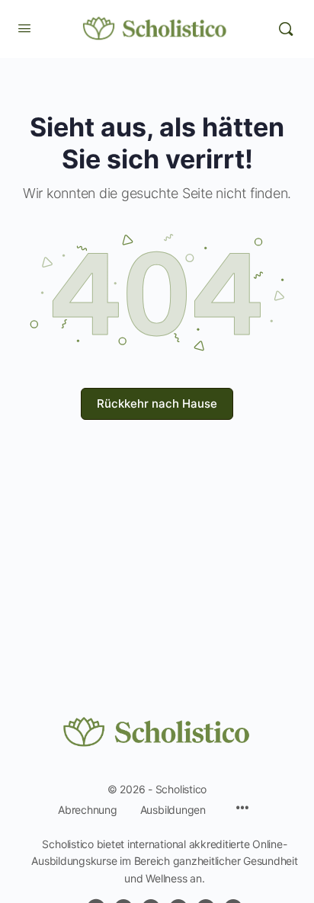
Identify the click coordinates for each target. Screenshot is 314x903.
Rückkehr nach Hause (157, 403)
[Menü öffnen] (24, 28)
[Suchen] (286, 29)
